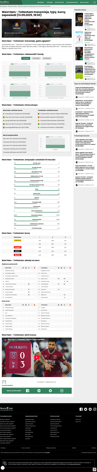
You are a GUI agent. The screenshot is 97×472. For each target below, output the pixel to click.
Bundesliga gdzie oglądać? (7, 434)
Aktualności (40, 2)
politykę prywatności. (75, 464)
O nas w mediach (25, 448)
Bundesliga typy (29, 432)
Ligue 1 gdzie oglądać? (5, 436)
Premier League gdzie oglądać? (8, 428)
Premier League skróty (55, 426)
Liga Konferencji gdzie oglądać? (8, 426)
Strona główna (3, 6)
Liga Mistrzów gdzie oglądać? (7, 421)
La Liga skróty (53, 428)
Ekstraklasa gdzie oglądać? (7, 441)
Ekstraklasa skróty (54, 436)
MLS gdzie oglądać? (5, 419)
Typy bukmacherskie (72, 2)
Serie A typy (28, 430)
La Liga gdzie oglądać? (5, 430)
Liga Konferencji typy (30, 421)
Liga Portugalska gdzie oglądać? (8, 438)
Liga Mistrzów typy (29, 419)
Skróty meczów (59, 2)
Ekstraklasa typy (29, 436)
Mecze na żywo (84, 2)
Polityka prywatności (51, 448)
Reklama (94, 448)
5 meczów (26, 58)
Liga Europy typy (29, 423)
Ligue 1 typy (28, 434)
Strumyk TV (78, 419)
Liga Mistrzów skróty (55, 419)
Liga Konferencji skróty (55, 421)
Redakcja (3, 448)
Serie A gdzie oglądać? (6, 432)
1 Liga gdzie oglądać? (5, 443)
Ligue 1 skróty (53, 434)
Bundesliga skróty (54, 432)
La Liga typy (28, 428)
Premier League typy (30, 426)
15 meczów (46, 58)
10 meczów (36, 58)
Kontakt (74, 448)
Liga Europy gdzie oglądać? (7, 423)
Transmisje (49, 2)
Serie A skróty (53, 430)
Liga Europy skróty (54, 423)
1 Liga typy (27, 438)
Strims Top (78, 421)
